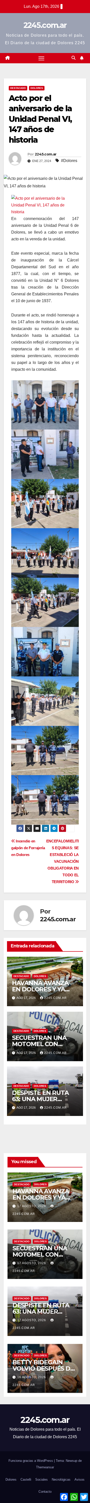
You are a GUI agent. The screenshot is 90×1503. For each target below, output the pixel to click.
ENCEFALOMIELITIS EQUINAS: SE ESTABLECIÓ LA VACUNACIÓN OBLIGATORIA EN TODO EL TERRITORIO (62, 861)
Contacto (45, 1491)
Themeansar (45, 1467)
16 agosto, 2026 (32, 1377)
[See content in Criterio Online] (43, 204)
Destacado (18, 88)
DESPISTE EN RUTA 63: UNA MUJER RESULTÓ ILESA (40, 1099)
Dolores (36, 88)
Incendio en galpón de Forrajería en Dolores (28, 848)
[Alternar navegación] (41, 58)
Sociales (41, 1479)
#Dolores (69, 160)
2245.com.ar (45, 25)
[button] (74, 58)
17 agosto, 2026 (32, 1206)
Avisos (79, 1479)
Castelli (25, 1479)
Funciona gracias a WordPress (31, 1461)
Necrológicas (61, 1479)
